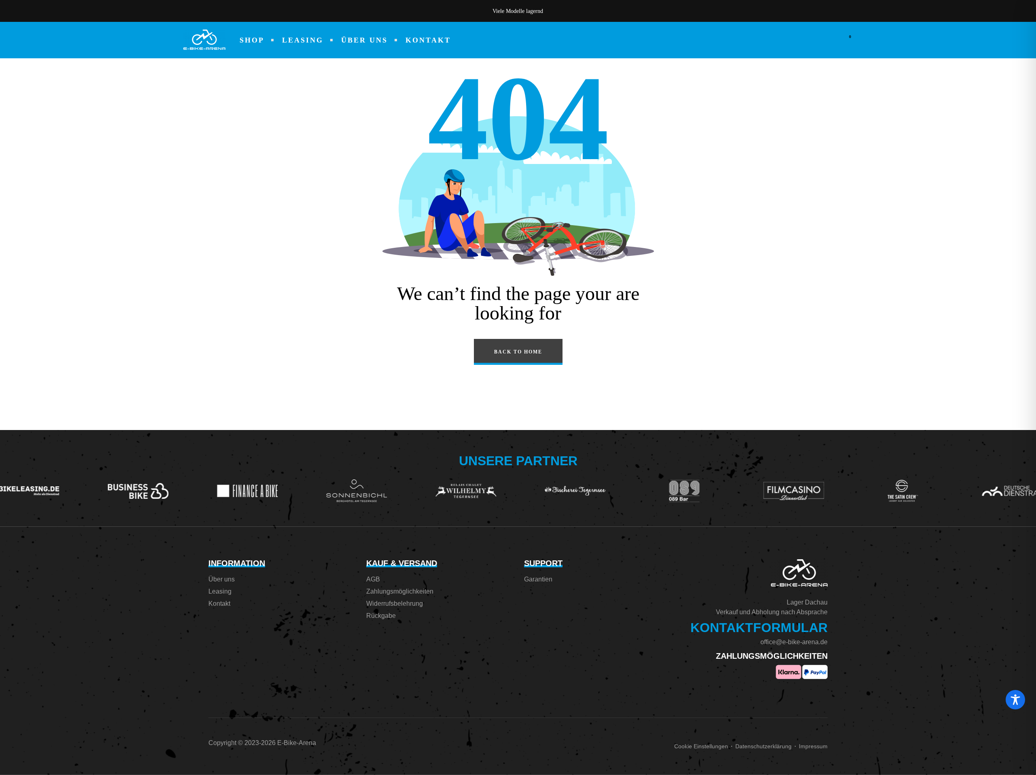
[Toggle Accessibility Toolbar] (1015, 699)
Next (627, 11)
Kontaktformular (759, 627)
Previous (409, 11)
